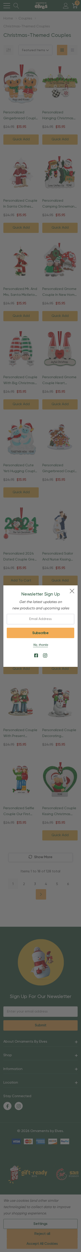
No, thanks (40, 644)
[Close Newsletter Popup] (72, 591)
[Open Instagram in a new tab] (45, 655)
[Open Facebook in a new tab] (36, 655)
